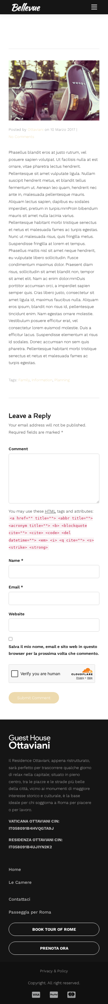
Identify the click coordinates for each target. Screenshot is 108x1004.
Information (42, 380)
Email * (16, 587)
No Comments (21, 137)
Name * (16, 560)
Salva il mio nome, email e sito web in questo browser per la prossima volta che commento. (54, 650)
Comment (18, 448)
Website (16, 614)
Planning (62, 380)
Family (24, 380)
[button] (94, 7)
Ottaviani (35, 129)
